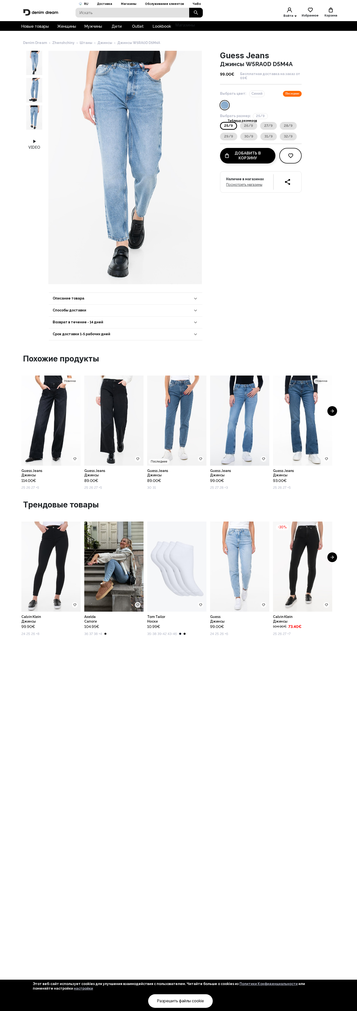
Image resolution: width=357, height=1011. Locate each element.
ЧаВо (197, 4)
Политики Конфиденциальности (268, 984)
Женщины (66, 26)
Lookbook (162, 26)
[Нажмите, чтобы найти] (196, 12)
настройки (83, 988)
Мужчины (93, 26)
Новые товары (35, 26)
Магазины (128, 4)
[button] (125, 298)
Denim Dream (35, 43)
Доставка (104, 4)
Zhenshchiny (63, 43)
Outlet (138, 26)
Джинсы (104, 43)
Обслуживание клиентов (164, 4)
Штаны (86, 43)
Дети (117, 26)
